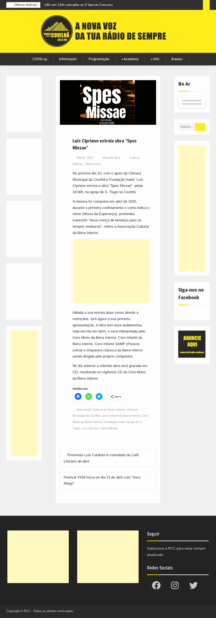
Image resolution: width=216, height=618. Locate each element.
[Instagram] (175, 5)
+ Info (155, 59)
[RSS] (190, 5)
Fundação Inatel (114, 422)
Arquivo (176, 59)
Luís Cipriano (90, 428)
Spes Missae (109, 428)
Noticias (78, 164)
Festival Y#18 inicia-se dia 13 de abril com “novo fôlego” (102, 480)
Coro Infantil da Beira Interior (121, 415)
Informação (68, 59)
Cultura (134, 157)
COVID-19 (39, 59)
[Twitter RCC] (183, 5)
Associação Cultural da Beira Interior (101, 409)
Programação (99, 59)
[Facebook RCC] (167, 5)
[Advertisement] (111, 271)
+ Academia (130, 59)
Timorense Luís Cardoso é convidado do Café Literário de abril (101, 458)
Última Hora (93, 164)
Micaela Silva (111, 157)
